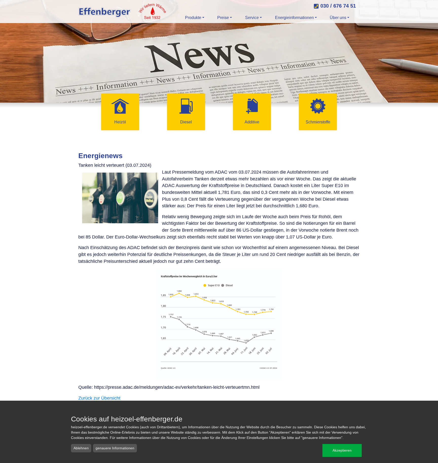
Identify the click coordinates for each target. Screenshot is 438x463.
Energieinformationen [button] (294, 17)
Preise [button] (223, 17)
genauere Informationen (115, 448)
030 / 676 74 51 (337, 6)
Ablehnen (81, 448)
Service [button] (252, 17)
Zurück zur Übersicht (99, 398)
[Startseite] (122, 11)
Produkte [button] (193, 17)
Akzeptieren (342, 450)
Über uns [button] (338, 17)
